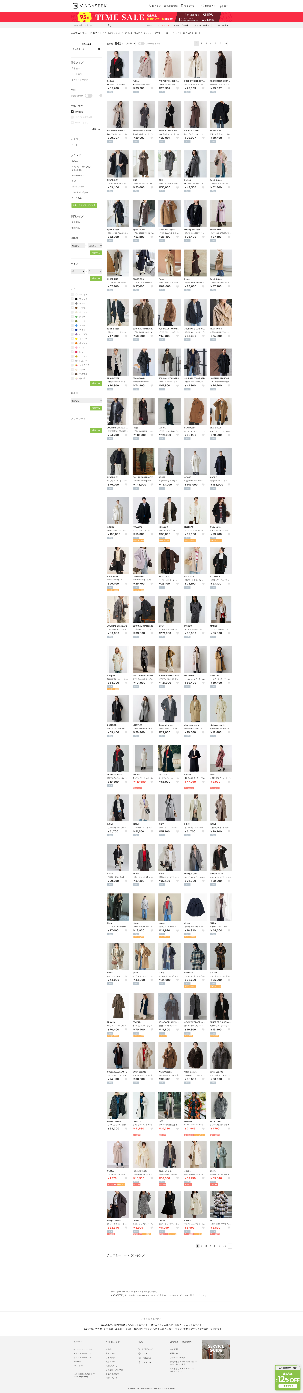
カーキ (82, 321)
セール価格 (76, 74)
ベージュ (83, 312)
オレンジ (83, 343)
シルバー (83, 361)
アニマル (83, 374)
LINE (145, 1353)
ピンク (82, 347)
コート (169, 33)
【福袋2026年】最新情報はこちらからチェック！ (123, 1324)
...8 (225, 43)
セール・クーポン (79, 80)
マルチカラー (85, 365)
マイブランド (190, 6)
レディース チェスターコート (188, 33)
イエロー (83, 338)
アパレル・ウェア (132, 33)
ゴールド (83, 356)
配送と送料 (110, 1353)
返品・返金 (110, 1362)
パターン (83, 369)
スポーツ (77, 1362)
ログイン (156, 6)
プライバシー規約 (177, 1357)
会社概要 (174, 1349)
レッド (82, 352)
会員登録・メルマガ (114, 1370)
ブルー (82, 325)
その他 (82, 378)
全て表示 (79, 112)
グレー (82, 303)
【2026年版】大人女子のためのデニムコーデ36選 (106, 1329)
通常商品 (75, 222)
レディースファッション (110, 33)
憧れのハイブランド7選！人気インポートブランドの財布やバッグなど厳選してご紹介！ (178, 1329)
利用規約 (174, 1353)
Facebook (147, 1362)
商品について (111, 1366)
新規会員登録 (171, 6)
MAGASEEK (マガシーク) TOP (84, 33)
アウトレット (79, 1366)
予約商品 (75, 228)
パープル (83, 334)
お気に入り (210, 6)
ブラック (83, 299)
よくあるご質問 (112, 1374)
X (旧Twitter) (147, 1349)
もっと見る (76, 198)
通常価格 (75, 68)
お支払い (109, 1349)
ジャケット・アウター (153, 33)
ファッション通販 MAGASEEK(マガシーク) (90, 6)
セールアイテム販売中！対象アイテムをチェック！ (176, 1324)
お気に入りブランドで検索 (84, 205)
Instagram (147, 1358)
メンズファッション (82, 1353)
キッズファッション (82, 1357)
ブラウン (83, 308)
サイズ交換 (110, 1357)
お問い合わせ (111, 1378)
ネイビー (83, 330)
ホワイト (83, 294)
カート (227, 6)
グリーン (83, 316)
